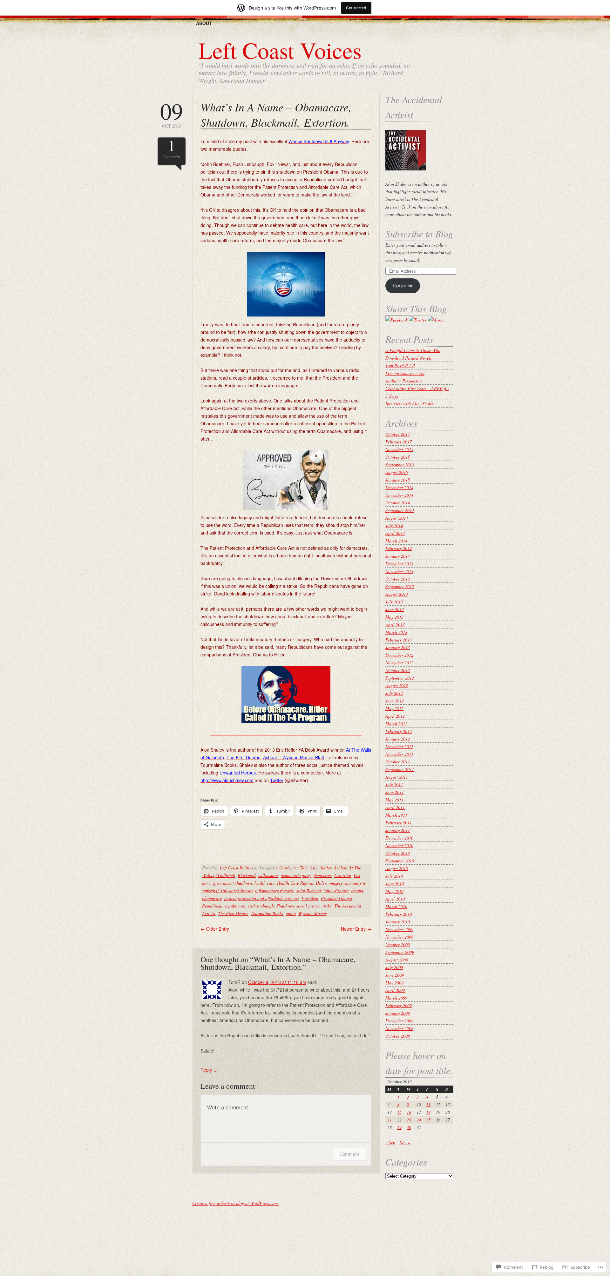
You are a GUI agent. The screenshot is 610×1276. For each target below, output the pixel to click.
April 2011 (395, 807)
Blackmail (247, 875)
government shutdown (232, 883)
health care (264, 883)
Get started (356, 7)
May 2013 (394, 617)
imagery (335, 883)
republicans (235, 906)
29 (399, 1127)
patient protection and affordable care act (261, 898)
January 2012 (397, 739)
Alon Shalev (320, 868)
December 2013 (399, 564)
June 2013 (394, 609)
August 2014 (396, 518)
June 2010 (394, 884)
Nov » (404, 1143)
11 (428, 1104)
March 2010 (396, 906)
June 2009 (394, 975)
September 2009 (399, 952)
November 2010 (399, 845)
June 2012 (394, 701)
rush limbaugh (261, 906)
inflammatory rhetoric (274, 890)
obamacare (212, 898)
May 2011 (394, 800)
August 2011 (396, 777)
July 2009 (394, 967)
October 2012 (397, 670)
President (310, 898)
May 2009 (394, 983)
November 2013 (399, 571)
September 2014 (399, 510)
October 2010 (397, 853)
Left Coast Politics (236, 868)
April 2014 (395, 533)
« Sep (390, 1143)
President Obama (336, 898)
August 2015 (396, 472)
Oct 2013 (171, 114)
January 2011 (397, 830)
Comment (171, 148)
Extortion (342, 875)
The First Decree (233, 913)
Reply (208, 1070)
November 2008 (399, 1028)
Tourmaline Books (267, 913)
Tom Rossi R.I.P (400, 365)
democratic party (296, 875)
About (204, 23)
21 (389, 1120)
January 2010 (397, 922)
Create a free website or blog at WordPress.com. (235, 1203)
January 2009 (397, 1013)
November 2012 (399, 663)
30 (409, 1127)
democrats (323, 875)
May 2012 (394, 708)
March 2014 (396, 541)
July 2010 (394, 876)
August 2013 (396, 594)
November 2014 (399, 495)
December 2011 (399, 746)
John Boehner (308, 890)
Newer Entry (356, 929)
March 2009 (396, 998)
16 (409, 1112)
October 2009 (397, 944)
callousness (268, 875)
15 (399, 1112)
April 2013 (395, 624)
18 (428, 1112)
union (291, 913)
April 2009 (395, 990)
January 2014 (397, 556)
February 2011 (398, 823)
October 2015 (397, 457)
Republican (212, 906)
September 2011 (399, 769)
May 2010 (394, 891)
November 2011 (399, 754)
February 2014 (398, 548)
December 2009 (399, 929)
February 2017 (398, 442)
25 (428, 1120)
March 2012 (396, 724)
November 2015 (399, 449)
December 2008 (399, 1021)
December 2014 (399, 487)
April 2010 (395, 899)
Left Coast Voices (280, 50)
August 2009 (396, 960)
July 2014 (394, 525)
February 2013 (398, 640)
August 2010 (396, 868)
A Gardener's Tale (291, 868)
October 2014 (397, 503)
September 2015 (399, 465)
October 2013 (397, 579)
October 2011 (397, 762)
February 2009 (398, 1005)
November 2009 (399, 937)
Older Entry (214, 929)
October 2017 (397, 434)
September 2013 (399, 586)
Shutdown (285, 906)
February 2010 (398, 914)
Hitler (321, 883)
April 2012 (395, 716)
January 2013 (397, 647)
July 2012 (394, 693)
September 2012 (399, 678)
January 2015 (397, 480)
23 (409, 1120)
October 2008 (397, 1036)
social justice (308, 906)
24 (419, 1120)
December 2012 (399, 655)
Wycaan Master (312, 913)
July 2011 (394, 784)
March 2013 (396, 632)
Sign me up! (403, 285)
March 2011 (396, 815)
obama (357, 890)
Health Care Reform (295, 883)
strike (327, 906)
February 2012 (398, 731)
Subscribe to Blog (419, 233)
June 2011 (394, 792)
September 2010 (399, 861)
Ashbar (340, 868)
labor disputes (336, 890)
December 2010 (399, 838)
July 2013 (394, 602)
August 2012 (396, 685)
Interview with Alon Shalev (409, 404)
